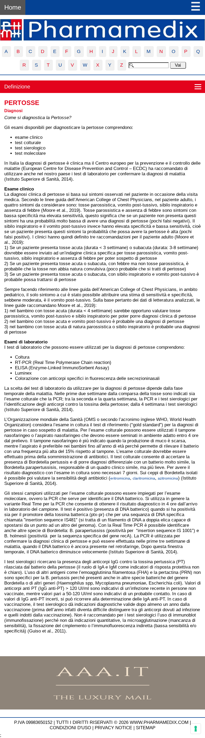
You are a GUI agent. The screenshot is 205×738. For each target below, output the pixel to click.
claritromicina (144, 478)
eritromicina (120, 478)
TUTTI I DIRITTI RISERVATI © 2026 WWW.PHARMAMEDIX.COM (122, 722)
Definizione (17, 87)
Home (12, 7)
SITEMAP (145, 727)
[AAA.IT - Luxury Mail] (102, 708)
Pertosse (21, 102)
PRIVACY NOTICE (113, 727)
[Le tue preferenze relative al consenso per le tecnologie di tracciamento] (196, 729)
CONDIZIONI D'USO (70, 727)
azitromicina (168, 478)
